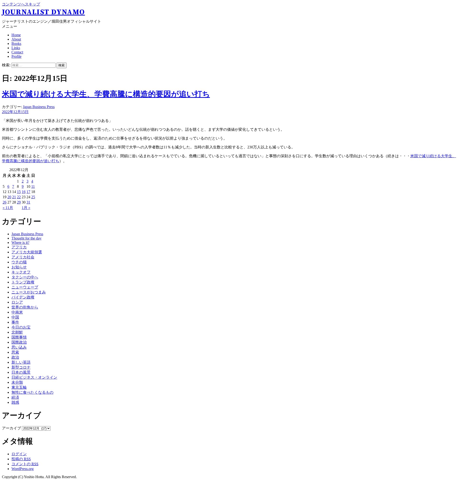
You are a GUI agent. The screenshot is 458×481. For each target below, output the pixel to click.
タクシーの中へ (24, 277)
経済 (15, 397)
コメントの (24, 464)
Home (16, 35)
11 (33, 186)
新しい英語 (21, 362)
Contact (17, 52)
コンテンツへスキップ (21, 4)
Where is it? (20, 242)
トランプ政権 (22, 282)
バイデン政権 (22, 297)
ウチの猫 (19, 262)
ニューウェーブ (24, 287)
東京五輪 (19, 387)
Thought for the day (26, 238)
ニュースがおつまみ (28, 292)
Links (15, 48)
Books (16, 44)
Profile (16, 56)
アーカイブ (11, 428)
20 (9, 197)
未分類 (17, 382)
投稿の (21, 459)
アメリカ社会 (22, 257)
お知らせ (19, 267)
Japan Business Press (39, 107)
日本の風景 (21, 372)
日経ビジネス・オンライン (34, 377)
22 (19, 197)
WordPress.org (22, 469)
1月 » (26, 208)
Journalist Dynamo (43, 12)
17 (28, 192)
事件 (15, 322)
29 (19, 202)
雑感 (15, 402)
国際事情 (19, 337)
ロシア (17, 302)
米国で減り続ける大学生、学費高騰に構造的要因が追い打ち (106, 94)
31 (28, 202)
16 (24, 192)
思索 (15, 352)
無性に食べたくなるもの (32, 392)
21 (14, 197)
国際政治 (19, 342)
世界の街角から (24, 307)
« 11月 (8, 208)
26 (4, 202)
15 (19, 192)
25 (33, 197)
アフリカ (19, 247)
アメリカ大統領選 (26, 252)
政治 (15, 357)
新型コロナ (21, 367)
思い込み (19, 347)
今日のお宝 (21, 327)
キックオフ (21, 272)
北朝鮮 (17, 332)
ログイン (19, 454)
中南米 (17, 312)
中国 (15, 317)
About (16, 39)
